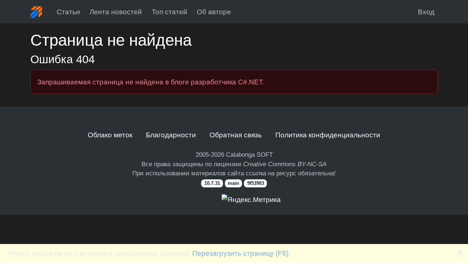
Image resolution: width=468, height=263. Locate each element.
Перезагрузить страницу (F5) (240, 253)
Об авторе (214, 12)
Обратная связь (236, 135)
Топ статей (169, 12)
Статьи (68, 12)
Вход (426, 12)
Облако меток (110, 135)
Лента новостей (116, 12)
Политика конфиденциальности (327, 135)
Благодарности (171, 135)
